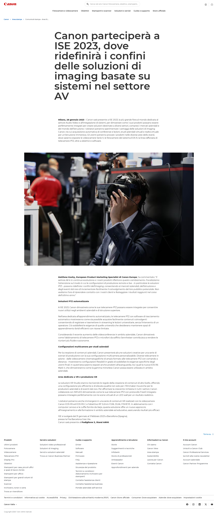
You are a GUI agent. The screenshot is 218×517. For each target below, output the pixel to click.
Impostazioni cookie (193, 497)
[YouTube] (212, 504)
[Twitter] (206, 504)
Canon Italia (9, 504)
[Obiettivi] (90, 11)
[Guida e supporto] (151, 11)
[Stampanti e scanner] (112, 11)
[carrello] (212, 5)
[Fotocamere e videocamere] (79, 11)
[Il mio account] (206, 5)
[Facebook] (187, 504)
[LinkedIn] (200, 504)
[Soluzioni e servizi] (132, 11)
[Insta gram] (193, 504)
